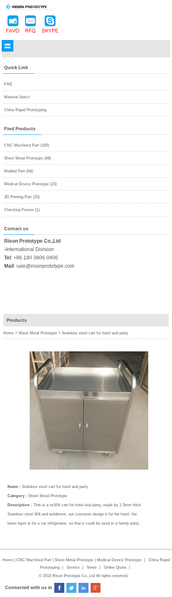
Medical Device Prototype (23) (30, 184)
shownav (7, 46)
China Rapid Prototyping (25, 110)
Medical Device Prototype (119, 560)
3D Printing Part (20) (22, 197)
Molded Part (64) (18, 171)
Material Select (17, 97)
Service (73, 567)
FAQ (8, 84)
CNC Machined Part (34, 560)
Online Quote (115, 567)
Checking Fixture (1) (22, 210)
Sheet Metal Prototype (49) (27, 158)
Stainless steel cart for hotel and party (95, 333)
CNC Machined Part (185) (26, 145)
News (92, 567)
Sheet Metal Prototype (37, 333)
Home (8, 560)
